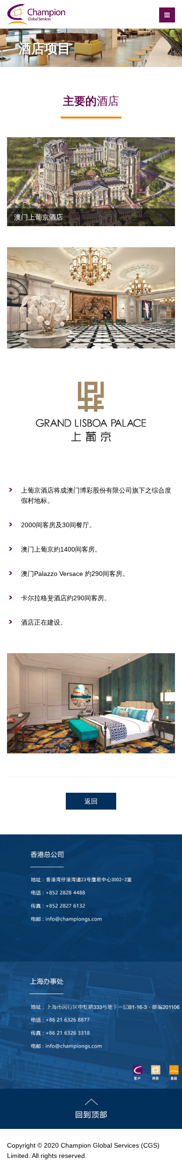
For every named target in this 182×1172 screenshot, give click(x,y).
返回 (91, 801)
